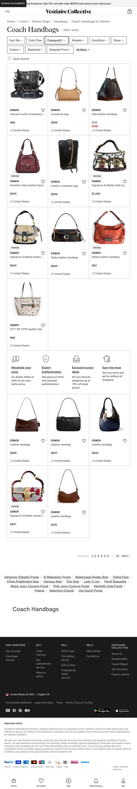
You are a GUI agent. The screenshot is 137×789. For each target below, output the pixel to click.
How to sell (67, 651)
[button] (129, 11)
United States (37, 766)
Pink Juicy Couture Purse (71, 586)
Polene (39, 590)
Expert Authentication (52, 369)
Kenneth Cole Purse (108, 586)
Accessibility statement (18, 702)
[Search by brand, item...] (7, 11)
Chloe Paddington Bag (23, 581)
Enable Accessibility (13, 3)
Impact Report (119, 664)
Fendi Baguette (115, 581)
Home (11, 21)
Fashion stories (120, 674)
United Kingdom (20, 766)
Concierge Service (12, 658)
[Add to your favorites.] (43, 110)
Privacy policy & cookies (79, 702)
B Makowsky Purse (57, 577)
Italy (66, 766)
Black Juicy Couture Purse (30, 586)
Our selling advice (67, 658)
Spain (59, 766)
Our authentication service (44, 663)
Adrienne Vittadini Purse (21, 577)
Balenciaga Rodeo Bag (91, 577)
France (7, 766)
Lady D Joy (92, 581)
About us (116, 654)
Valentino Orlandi (61, 590)
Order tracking (41, 653)
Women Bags (41, 21)
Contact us (92, 656)
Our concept (13, 651)
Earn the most (111, 367)
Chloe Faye (121, 577)
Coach (23, 21)
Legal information (43, 702)
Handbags (60, 21)
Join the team (119, 669)
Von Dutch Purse (90, 590)
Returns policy (40, 674)
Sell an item (68, 665)
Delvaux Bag (53, 581)
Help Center (93, 651)
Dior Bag (73, 581)
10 (117, 556)
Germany (50, 766)
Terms (59, 702)
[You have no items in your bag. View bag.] (129, 11)
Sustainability (119, 659)
